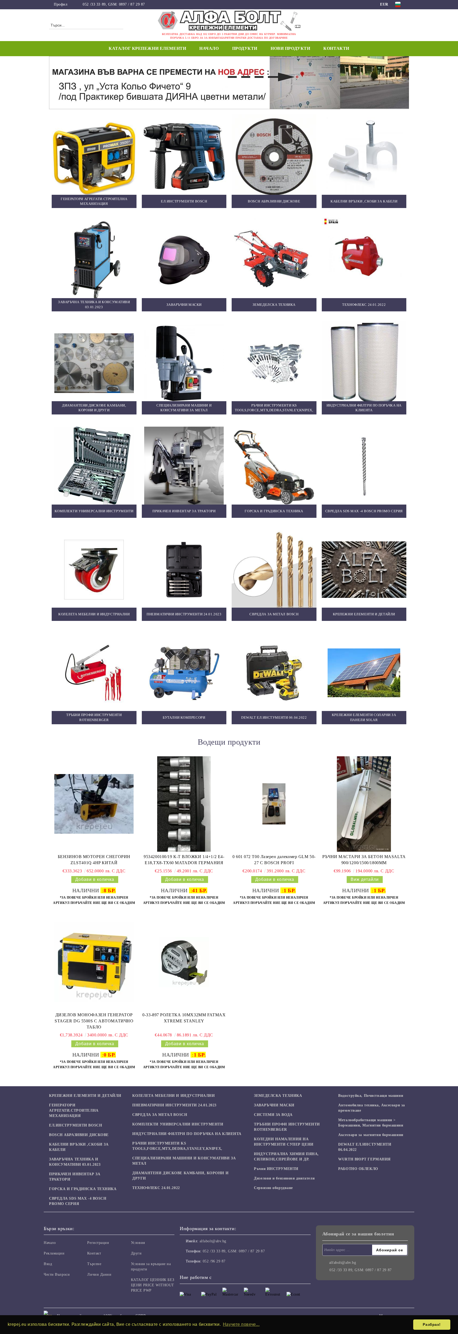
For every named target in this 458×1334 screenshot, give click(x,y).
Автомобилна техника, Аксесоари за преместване (371, 1107)
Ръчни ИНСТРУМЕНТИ (276, 1169)
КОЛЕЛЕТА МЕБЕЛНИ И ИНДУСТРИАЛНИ (173, 1096)
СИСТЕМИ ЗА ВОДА (273, 1115)
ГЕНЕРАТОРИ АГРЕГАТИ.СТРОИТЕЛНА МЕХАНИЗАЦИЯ (74, 1110)
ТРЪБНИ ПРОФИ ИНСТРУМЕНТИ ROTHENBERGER (287, 1127)
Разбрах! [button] (432, 1324)
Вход (48, 1264)
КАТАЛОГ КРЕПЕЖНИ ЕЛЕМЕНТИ (147, 48)
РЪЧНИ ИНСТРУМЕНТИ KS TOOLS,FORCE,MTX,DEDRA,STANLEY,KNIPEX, (177, 1146)
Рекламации (54, 1253)
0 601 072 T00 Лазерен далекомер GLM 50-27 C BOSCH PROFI (274, 859)
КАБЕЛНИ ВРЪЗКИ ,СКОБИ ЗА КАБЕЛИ (78, 1147)
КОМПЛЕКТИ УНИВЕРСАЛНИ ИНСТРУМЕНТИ (177, 1124)
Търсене (94, 1264)
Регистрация (98, 1243)
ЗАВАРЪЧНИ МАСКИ (274, 1105)
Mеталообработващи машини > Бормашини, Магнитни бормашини (370, 1122)
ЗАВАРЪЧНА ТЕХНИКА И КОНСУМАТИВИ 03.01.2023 (74, 1162)
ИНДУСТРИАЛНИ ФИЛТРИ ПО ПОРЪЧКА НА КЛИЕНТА (186, 1134)
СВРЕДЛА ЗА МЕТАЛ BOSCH (159, 1115)
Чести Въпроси (57, 1274)
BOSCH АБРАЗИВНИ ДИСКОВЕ (79, 1135)
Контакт (94, 1253)
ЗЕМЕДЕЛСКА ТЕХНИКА (278, 1096)
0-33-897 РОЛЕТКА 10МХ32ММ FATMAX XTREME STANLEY (184, 1018)
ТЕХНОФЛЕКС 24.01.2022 (156, 1188)
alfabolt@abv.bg (213, 1241)
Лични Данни (99, 1274)
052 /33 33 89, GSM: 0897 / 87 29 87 (114, 4)
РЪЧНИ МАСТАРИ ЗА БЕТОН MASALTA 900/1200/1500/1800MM (364, 859)
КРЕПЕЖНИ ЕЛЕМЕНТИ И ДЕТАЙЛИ (85, 1096)
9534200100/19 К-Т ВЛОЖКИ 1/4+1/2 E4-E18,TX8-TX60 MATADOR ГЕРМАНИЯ (184, 859)
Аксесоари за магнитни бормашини (370, 1135)
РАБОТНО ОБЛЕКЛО (358, 1169)
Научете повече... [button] (241, 1324)
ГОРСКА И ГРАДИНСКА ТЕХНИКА (83, 1189)
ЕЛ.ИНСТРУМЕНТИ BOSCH (75, 1125)
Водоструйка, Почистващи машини (370, 1096)
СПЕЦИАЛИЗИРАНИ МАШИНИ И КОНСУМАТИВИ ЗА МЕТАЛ (184, 1160)
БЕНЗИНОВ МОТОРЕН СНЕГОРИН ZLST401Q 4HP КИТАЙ (94, 859)
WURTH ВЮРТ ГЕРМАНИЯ (364, 1159)
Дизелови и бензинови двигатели (284, 1178)
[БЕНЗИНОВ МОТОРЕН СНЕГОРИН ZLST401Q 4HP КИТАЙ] (94, 804)
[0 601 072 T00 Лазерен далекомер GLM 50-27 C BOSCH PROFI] (274, 803)
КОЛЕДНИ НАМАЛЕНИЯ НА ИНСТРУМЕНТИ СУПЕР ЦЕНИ (283, 1141)
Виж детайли (365, 879)
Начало (209, 48)
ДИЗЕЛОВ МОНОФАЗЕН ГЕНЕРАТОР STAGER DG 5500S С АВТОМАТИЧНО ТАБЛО (94, 1021)
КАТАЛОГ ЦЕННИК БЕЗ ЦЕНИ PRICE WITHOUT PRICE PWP (152, 1285)
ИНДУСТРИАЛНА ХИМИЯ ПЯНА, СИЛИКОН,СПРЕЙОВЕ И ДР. (286, 1156)
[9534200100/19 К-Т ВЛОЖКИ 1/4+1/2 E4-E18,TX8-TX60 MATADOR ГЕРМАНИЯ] (184, 804)
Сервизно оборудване (273, 1188)
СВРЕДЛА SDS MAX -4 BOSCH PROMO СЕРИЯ (77, 1201)
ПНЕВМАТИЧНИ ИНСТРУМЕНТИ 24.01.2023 (174, 1105)
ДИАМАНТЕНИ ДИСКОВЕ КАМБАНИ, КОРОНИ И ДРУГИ (180, 1175)
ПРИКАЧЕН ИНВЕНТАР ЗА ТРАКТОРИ (74, 1176)
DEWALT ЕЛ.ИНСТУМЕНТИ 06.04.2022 (364, 1147)
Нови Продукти (290, 48)
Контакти (336, 48)
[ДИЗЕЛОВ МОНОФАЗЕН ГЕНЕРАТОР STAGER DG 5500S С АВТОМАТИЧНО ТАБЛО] (94, 962)
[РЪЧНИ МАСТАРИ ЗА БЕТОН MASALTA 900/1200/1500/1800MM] (364, 804)
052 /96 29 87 (214, 1261)
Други (136, 1253)
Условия (138, 1243)
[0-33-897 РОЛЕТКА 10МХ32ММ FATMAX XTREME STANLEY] (184, 962)
